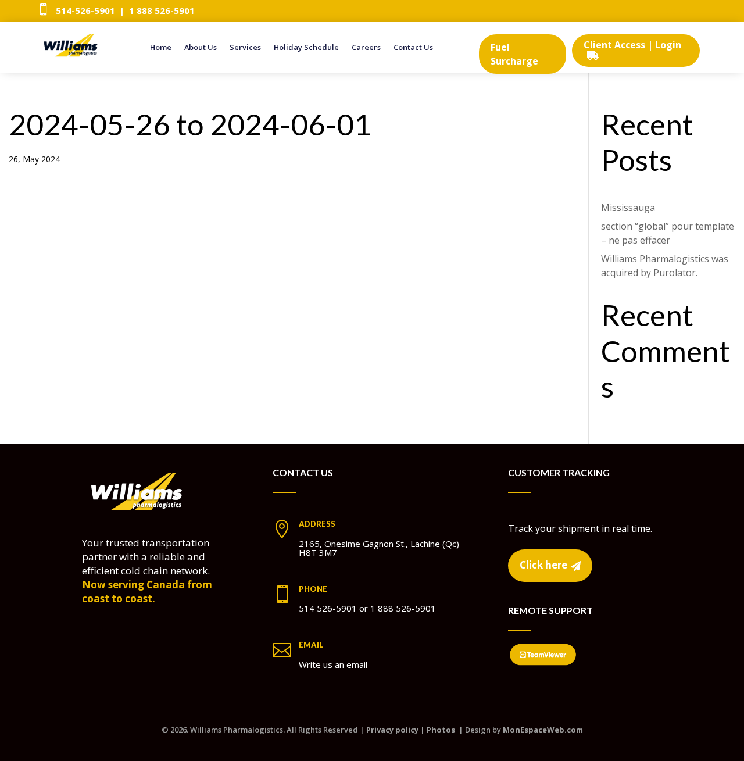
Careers (366, 47)
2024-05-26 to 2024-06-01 (190, 124)
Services (245, 47)
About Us (200, 47)
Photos (441, 729)
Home (160, 47)
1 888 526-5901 (162, 10)
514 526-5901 (328, 608)
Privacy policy (392, 729)
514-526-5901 (85, 10)
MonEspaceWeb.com (543, 729)
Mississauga (628, 207)
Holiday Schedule (306, 47)
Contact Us (413, 47)
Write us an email (333, 664)
